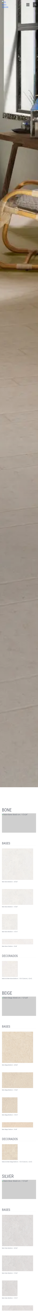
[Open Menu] (27, 4)
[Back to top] (33, 1307)
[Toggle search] (35, 4)
